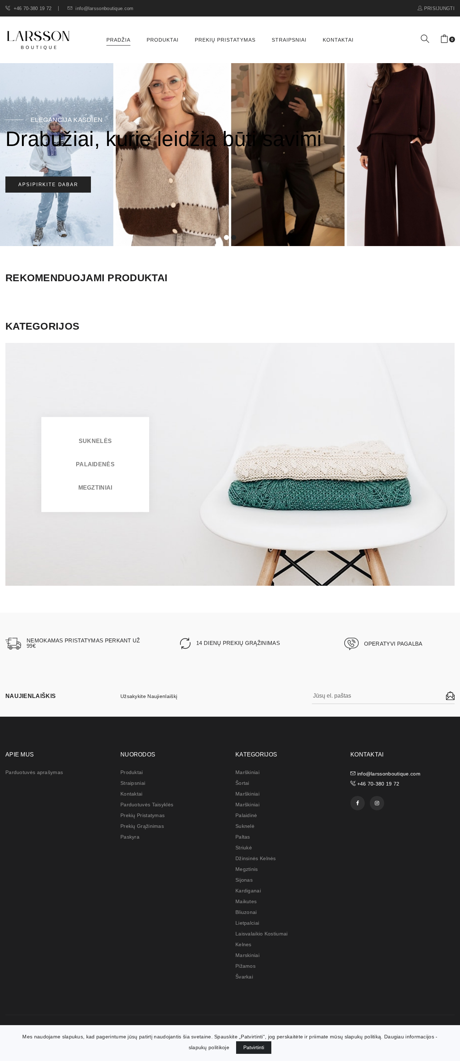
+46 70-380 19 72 (31, 8)
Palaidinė (246, 815)
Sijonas (244, 880)
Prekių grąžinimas (142, 826)
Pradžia (118, 40)
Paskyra (129, 837)
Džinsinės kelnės (255, 858)
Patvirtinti (253, 1047)
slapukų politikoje (209, 1047)
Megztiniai (95, 487)
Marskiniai (247, 955)
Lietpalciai (247, 923)
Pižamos (245, 966)
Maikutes (246, 901)
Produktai (163, 40)
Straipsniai (289, 40)
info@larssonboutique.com (104, 8)
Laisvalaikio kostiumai (261, 934)
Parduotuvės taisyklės (146, 804)
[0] (444, 39)
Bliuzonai (246, 912)
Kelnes (243, 944)
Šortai (242, 783)
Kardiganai (248, 890)
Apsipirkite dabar (48, 184)
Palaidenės (95, 464)
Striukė (243, 847)
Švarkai (244, 977)
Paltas (242, 837)
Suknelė (244, 826)
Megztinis (246, 869)
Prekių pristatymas (225, 40)
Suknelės (95, 441)
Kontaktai (338, 40)
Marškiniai (247, 772)
